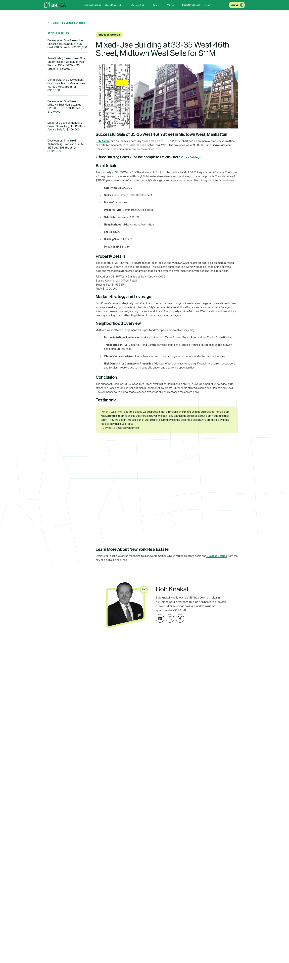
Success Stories (109, 34)
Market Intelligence (191, 5)
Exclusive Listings (92, 5)
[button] (116, 5)
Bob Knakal (103, 141)
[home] (55, 5)
